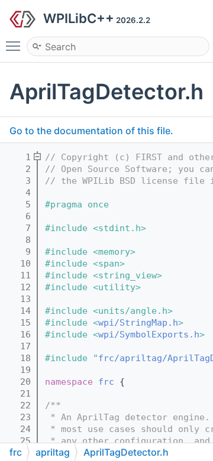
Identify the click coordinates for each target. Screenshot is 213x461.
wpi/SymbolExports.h (148, 334)
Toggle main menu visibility (15, 45)
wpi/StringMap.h (138, 322)
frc (106, 381)
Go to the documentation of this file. (91, 131)
